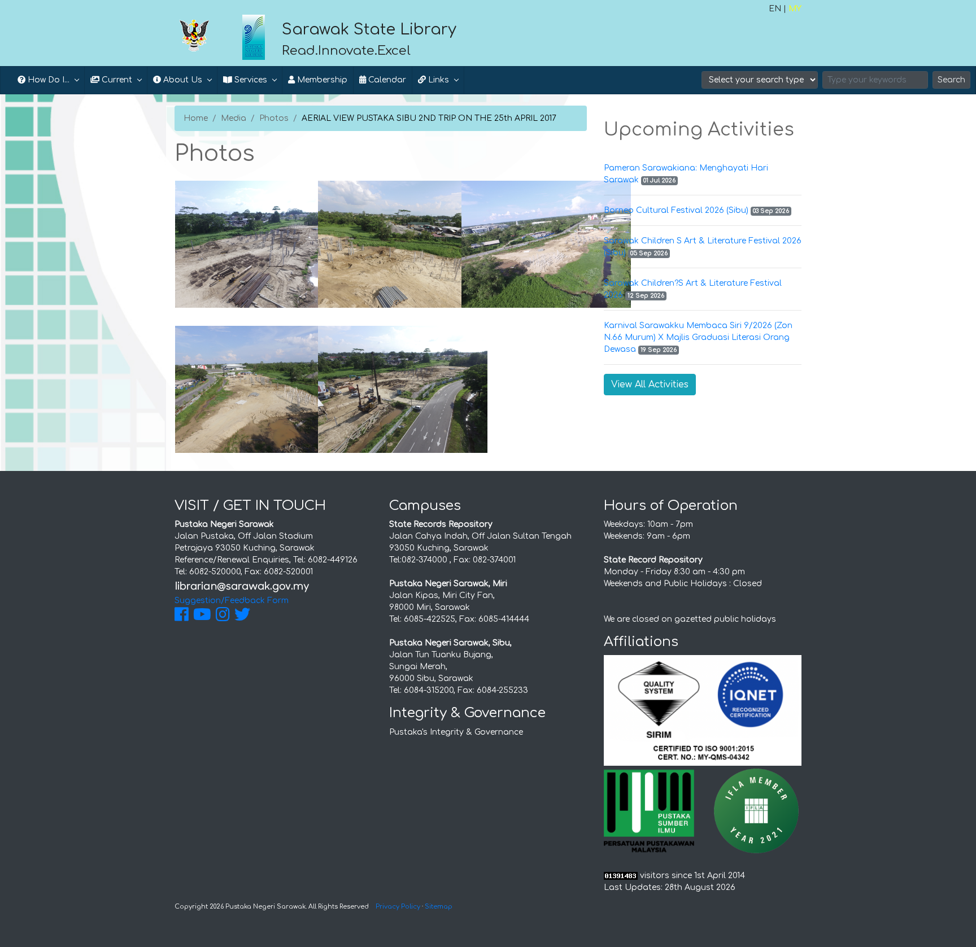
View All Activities (650, 384)
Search (951, 80)
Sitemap (438, 906)
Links (437, 80)
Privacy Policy (398, 906)
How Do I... (47, 80)
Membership (321, 80)
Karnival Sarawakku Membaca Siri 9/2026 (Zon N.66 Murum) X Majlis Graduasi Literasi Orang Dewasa (698, 337)
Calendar (386, 80)
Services (249, 80)
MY (794, 9)
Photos (274, 118)
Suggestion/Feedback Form (232, 600)
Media (233, 118)
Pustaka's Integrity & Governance (456, 732)
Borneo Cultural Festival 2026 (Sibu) (676, 210)
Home (196, 118)
